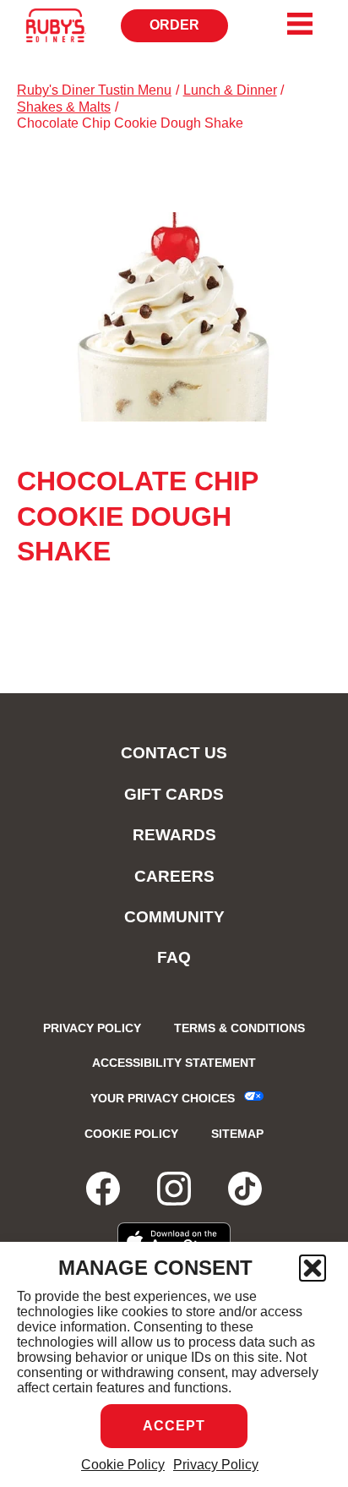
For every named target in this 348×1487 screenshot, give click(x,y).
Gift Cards (174, 794)
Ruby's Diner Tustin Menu (94, 90)
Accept (174, 1426)
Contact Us (174, 753)
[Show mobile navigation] (300, 23)
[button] (312, 1268)
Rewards (174, 835)
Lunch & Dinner (230, 90)
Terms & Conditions (239, 1028)
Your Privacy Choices (162, 1098)
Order (189, 30)
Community (174, 917)
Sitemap (237, 1133)
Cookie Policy (123, 1464)
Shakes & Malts (64, 107)
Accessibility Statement (174, 1062)
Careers (174, 876)
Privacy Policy (215, 1464)
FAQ (174, 957)
